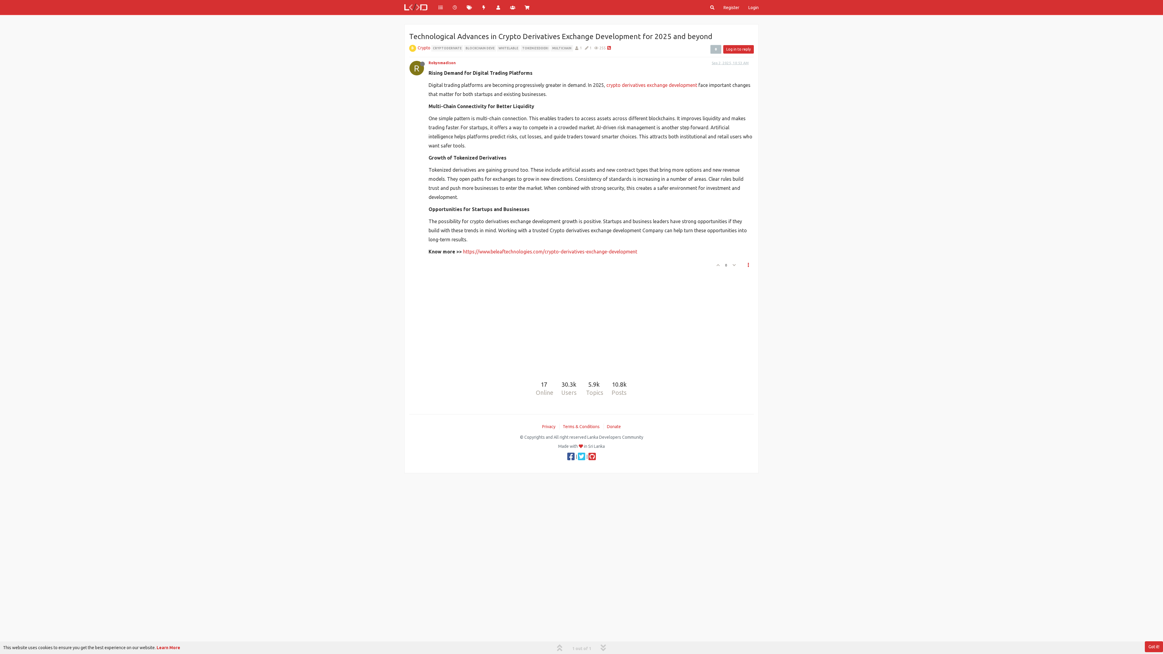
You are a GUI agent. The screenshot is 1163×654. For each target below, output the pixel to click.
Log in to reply (738, 49)
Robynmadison (442, 63)
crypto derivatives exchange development (651, 85)
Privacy (548, 426)
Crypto (424, 47)
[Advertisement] (577, 322)
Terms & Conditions (581, 426)
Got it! (1153, 646)
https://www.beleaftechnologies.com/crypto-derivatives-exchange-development (550, 251)
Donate (614, 426)
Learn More (168, 647)
